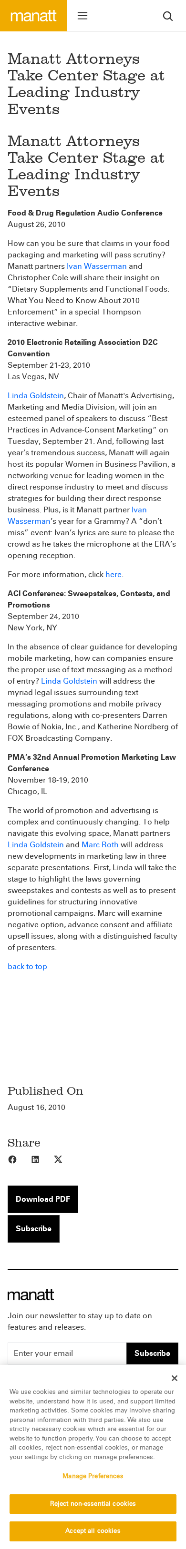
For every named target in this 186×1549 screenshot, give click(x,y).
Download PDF (43, 1199)
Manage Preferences (92, 1476)
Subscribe (34, 1228)
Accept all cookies (92, 1531)
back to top (27, 966)
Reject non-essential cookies (93, 1504)
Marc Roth (100, 844)
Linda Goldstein (36, 395)
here (113, 574)
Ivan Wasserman (97, 266)
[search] (168, 15)
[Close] (174, 1378)
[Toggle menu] (82, 15)
